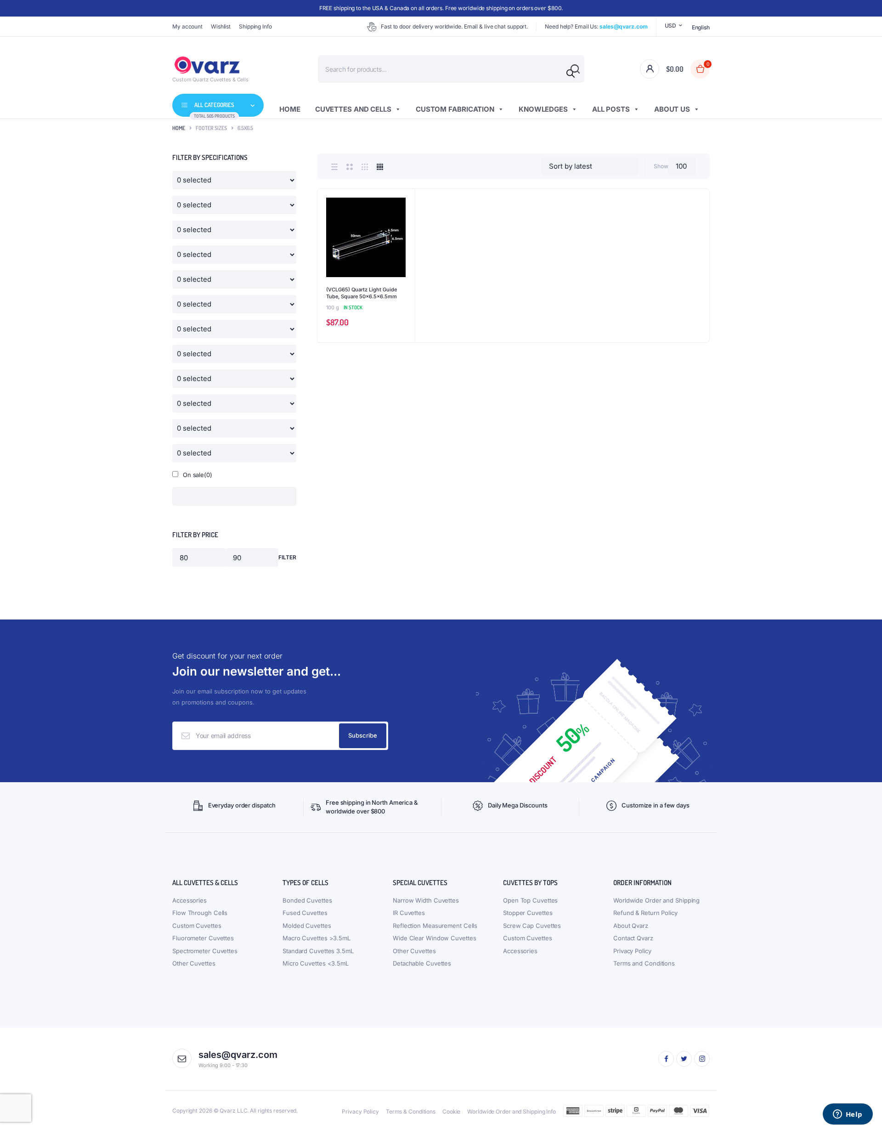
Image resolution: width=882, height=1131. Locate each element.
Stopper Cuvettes (527, 912)
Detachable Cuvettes (422, 963)
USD (671, 25)
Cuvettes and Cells (353, 109)
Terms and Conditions (644, 963)
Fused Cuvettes (305, 912)
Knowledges (543, 109)
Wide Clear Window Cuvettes (434, 938)
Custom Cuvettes (196, 925)
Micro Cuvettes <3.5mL (316, 963)
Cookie (451, 1111)
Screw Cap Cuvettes (532, 925)
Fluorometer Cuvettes (203, 938)
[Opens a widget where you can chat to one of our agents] (847, 1114)
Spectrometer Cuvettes (204, 951)
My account (187, 26)
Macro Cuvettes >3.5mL (317, 938)
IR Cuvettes (409, 912)
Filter (287, 557)
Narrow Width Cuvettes (426, 900)
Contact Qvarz (633, 938)
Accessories (189, 900)
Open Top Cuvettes (530, 900)
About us (672, 109)
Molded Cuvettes (307, 925)
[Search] (570, 73)
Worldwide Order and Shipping (656, 900)
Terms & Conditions (410, 1111)
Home (289, 109)
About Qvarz (630, 925)
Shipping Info (255, 26)
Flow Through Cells (199, 912)
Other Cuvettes (193, 963)
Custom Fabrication (455, 109)
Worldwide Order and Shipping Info (511, 1111)
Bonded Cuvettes (307, 900)
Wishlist (221, 26)
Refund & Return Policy (645, 912)
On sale (197, 474)
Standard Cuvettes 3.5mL (318, 951)
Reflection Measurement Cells (435, 925)
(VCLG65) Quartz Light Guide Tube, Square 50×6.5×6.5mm (361, 293)
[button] (403, 225)
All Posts (611, 109)
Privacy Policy (632, 951)
